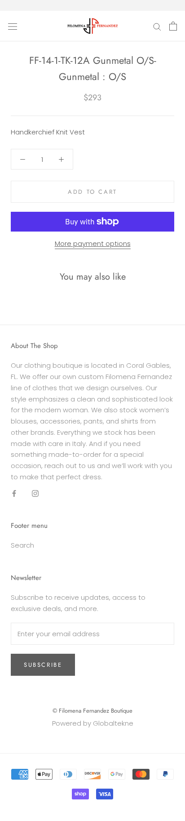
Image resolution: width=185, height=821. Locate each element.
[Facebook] (14, 493)
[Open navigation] (12, 26)
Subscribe (43, 664)
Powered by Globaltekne (92, 723)
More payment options (93, 243)
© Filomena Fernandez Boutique (92, 710)
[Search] (157, 26)
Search (22, 545)
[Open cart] (173, 26)
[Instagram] (35, 493)
